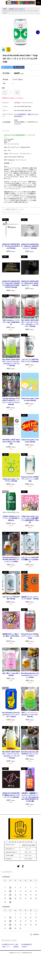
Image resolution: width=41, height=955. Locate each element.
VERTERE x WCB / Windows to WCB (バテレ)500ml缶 (11, 442)
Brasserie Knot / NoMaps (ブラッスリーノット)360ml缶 (30, 636)
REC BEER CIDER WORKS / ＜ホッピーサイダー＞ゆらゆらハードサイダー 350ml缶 (11, 362)
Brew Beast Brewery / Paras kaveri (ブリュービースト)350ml (30, 675)
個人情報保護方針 (26, 944)
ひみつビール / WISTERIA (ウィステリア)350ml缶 (30, 360)
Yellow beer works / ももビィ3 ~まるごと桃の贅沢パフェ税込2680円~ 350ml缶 (30, 519)
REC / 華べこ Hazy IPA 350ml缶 (11, 674)
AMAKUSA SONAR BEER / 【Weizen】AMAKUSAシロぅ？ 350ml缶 (30, 246)
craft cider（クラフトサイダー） (17, 8)
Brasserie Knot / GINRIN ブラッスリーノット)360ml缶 (30, 479)
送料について (6, 946)
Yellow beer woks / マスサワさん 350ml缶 (11, 480)
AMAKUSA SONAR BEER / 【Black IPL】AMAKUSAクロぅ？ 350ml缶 (30, 283)
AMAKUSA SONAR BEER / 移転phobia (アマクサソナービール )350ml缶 (11, 795)
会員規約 (16, 946)
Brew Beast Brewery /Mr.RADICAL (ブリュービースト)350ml (30, 754)
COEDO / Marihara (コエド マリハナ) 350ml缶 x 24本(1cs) (11, 518)
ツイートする (8, 67)
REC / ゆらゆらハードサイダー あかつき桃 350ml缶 (11, 322)
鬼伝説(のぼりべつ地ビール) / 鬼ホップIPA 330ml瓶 (11, 636)
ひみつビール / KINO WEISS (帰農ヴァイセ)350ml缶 (30, 559)
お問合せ (24, 946)
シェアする (19, 67)
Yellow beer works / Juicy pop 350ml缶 (30, 441)
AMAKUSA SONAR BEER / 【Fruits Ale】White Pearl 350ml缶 (11, 246)
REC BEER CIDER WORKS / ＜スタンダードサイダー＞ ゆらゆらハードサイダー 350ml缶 (30, 323)
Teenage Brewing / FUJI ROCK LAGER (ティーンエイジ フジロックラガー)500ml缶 (11, 401)
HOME (4, 8)
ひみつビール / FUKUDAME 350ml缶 (11, 598)
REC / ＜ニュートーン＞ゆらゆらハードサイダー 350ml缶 (30, 714)
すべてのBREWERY (20, 114)
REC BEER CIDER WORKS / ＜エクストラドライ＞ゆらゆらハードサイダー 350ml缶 (11, 755)
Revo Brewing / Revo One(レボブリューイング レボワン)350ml (11, 714)
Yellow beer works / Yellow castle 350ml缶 (30, 399)
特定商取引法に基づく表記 (10, 944)
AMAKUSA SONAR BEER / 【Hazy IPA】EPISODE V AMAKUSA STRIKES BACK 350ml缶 (11, 284)
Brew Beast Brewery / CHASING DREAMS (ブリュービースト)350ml (11, 559)
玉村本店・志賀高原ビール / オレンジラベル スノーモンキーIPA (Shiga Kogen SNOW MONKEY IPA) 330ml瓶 (30, 797)
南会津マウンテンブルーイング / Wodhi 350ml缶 (30, 598)
